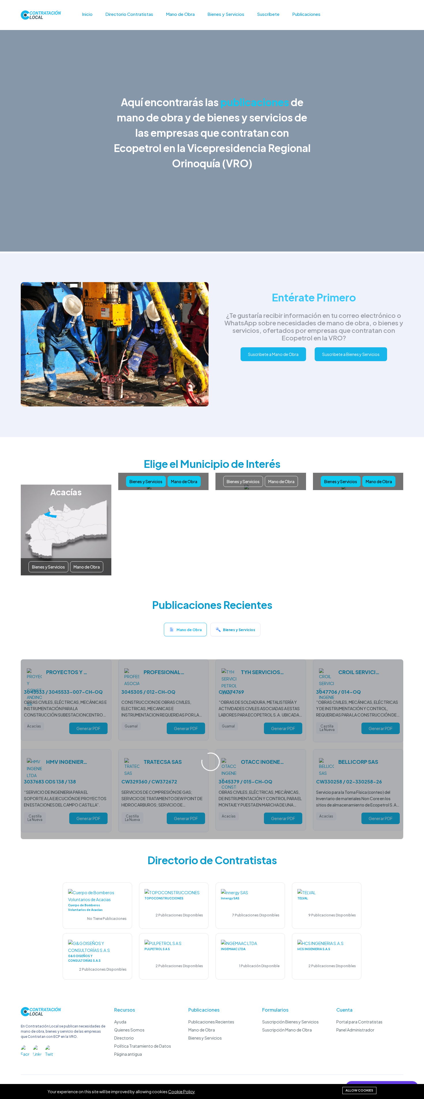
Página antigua (128, 1054)
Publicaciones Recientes (211, 1021)
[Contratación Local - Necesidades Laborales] (41, 1014)
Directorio (124, 1037)
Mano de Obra (180, 14)
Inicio (87, 14)
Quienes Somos (129, 1029)
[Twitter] (49, 1049)
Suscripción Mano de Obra (287, 1029)
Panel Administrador (355, 1029)
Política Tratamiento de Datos (142, 1046)
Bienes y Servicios (225, 14)
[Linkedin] (37, 1049)
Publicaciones (306, 14)
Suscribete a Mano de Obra (273, 354)
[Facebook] (25, 1049)
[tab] (185, 631)
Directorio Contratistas (129, 14)
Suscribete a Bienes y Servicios (351, 354)
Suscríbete (268, 14)
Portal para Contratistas (359, 1021)
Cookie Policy (181, 1091)
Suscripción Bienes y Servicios (290, 1021)
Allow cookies (359, 1090)
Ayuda (120, 1021)
